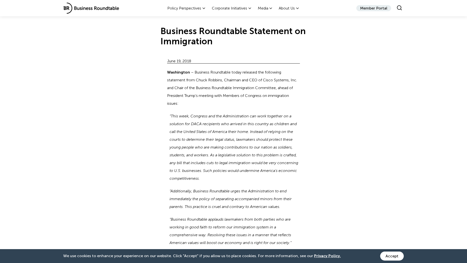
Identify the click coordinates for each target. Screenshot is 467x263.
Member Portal (373, 8)
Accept (392, 256)
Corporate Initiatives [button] (229, 8)
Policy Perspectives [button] (184, 8)
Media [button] (263, 8)
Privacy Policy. (327, 256)
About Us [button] (287, 8)
